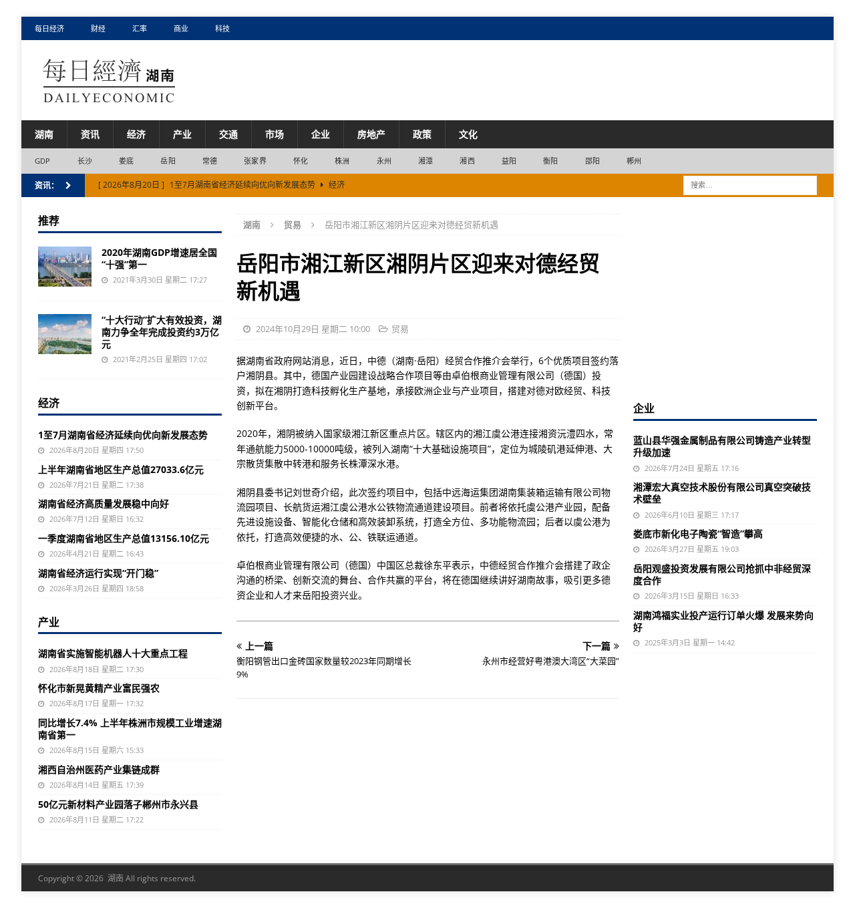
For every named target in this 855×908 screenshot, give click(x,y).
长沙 (84, 161)
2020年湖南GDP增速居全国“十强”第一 (159, 258)
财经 (98, 28)
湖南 (44, 134)
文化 (468, 134)
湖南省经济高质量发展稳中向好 (103, 503)
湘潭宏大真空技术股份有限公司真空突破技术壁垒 (722, 492)
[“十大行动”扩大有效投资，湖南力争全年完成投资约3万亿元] (65, 334)
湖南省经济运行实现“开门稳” (98, 573)
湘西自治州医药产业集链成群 (99, 769)
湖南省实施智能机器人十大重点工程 (113, 653)
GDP (43, 161)
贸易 (400, 329)
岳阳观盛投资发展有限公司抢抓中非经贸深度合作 (722, 574)
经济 (136, 134)
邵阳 (592, 161)
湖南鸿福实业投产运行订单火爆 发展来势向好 (723, 621)
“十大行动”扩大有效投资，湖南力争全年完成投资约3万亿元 (162, 331)
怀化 (300, 161)
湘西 (467, 161)
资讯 (90, 134)
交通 (228, 134)
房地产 (371, 134)
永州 (384, 161)
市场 (274, 134)
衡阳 (550, 161)
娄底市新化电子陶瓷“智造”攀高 (698, 533)
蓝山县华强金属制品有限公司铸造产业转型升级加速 (722, 446)
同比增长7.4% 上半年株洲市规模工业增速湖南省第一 (130, 728)
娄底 (126, 161)
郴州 (634, 161)
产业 (182, 134)
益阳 (509, 161)
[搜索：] (750, 184)
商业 (181, 28)
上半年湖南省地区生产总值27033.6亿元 (121, 469)
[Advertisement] (733, 297)
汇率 (139, 28)
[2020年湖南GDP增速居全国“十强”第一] (65, 267)
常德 (209, 161)
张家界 (255, 161)
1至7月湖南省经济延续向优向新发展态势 (123, 434)
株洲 (342, 161)
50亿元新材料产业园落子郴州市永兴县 (118, 804)
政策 (422, 134)
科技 (222, 28)
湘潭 (425, 161)
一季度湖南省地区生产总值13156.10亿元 (123, 538)
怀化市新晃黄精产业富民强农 (99, 688)
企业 (320, 134)
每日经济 (49, 28)
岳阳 (167, 161)
